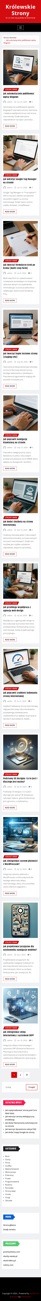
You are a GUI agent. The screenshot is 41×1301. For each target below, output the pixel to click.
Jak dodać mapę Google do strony (20, 1132)
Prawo (8, 1178)
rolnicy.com (8, 1265)
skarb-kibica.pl (9, 1260)
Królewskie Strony (21, 10)
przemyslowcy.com (11, 1252)
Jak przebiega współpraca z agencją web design (17, 609)
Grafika (8, 1166)
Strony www (10, 1191)
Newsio (15, 1296)
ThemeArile (26, 1296)
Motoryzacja (10, 1172)
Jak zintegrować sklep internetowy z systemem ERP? (18, 1033)
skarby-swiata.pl (10, 1256)
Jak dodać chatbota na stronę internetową (18, 523)
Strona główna (9, 1225)
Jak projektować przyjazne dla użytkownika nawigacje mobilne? (20, 948)
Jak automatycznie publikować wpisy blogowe (18, 95)
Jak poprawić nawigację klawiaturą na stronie (15, 441)
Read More (10, 126)
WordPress (34, 1293)
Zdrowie (8, 1200)
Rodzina (8, 1184)
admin (9, 102)
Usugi (7, 1197)
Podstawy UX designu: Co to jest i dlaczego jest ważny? (20, 780)
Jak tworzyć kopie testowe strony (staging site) (20, 355)
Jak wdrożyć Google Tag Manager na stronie (20, 181)
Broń (7, 1156)
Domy (7, 1159)
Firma (7, 1162)
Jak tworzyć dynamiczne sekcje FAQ (20, 1129)
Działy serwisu (9, 1229)
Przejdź (31, 1087)
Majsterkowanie (12, 1169)
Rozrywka (9, 1188)
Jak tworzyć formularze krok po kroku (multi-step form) (19, 266)
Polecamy (9, 1175)
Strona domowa (10, 37)
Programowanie (12, 1181)
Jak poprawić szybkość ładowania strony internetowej (20, 694)
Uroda (8, 1194)
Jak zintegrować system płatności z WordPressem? (20, 862)
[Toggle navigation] (20, 27)
